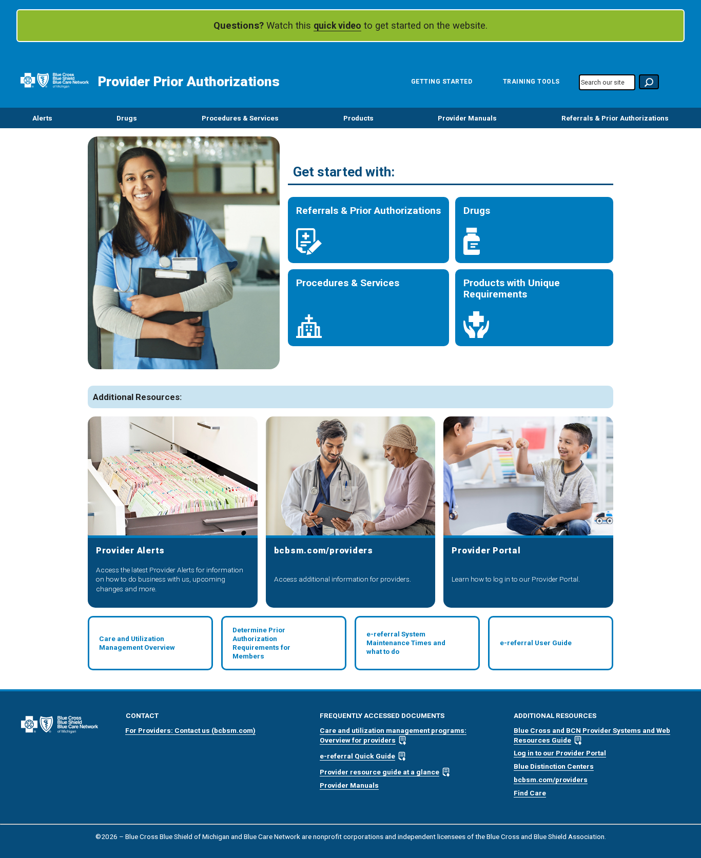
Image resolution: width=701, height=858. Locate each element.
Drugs (126, 118)
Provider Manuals (467, 118)
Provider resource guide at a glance (379, 772)
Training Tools (531, 81)
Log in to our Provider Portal (560, 753)
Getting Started (442, 81)
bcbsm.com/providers (551, 779)
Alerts (42, 118)
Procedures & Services (240, 118)
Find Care (530, 793)
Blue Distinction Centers (554, 766)
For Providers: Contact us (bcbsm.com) (190, 730)
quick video (337, 26)
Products (358, 118)
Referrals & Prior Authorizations (615, 118)
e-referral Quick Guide (357, 756)
